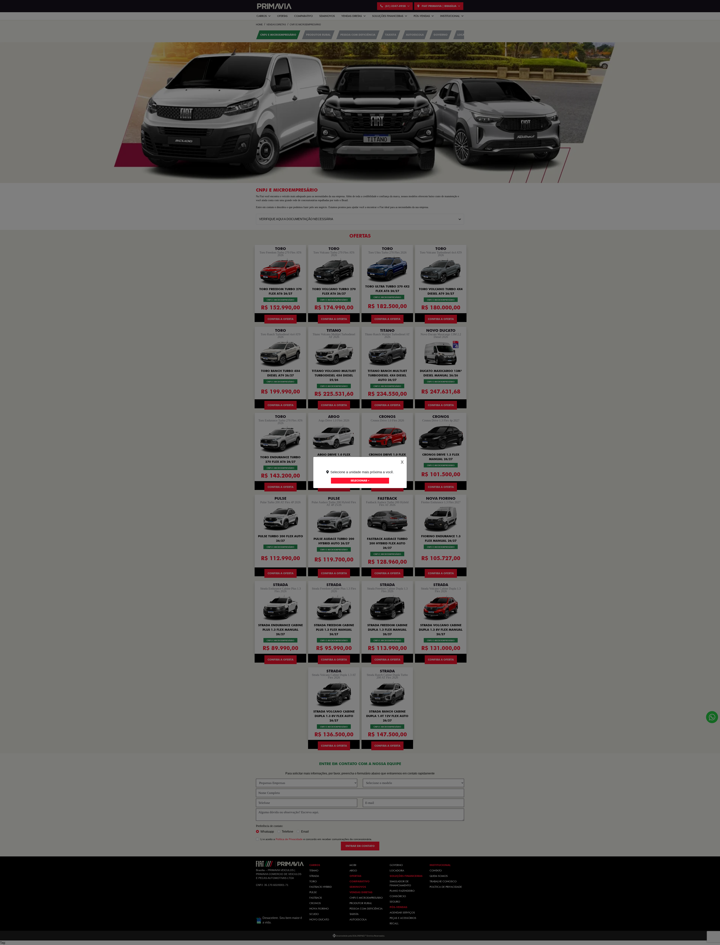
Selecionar (359, 480)
